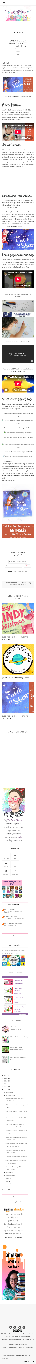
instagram (6, 874)
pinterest (6, 858)
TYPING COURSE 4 (10, 925)
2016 (5, 1089)
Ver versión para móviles (18, 584)
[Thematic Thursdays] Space (15, 678)
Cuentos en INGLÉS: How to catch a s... (15, 717)
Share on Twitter (14, 566)
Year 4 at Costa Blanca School (14, 923)
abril (7, 1181)
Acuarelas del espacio (11, 452)
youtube (6, 866)
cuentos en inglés (18, 571)
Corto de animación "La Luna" (15, 342)
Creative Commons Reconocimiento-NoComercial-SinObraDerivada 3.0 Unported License (18, 1339)
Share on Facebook (18, 561)
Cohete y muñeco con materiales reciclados (18, 437)
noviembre (9, 1095)
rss (15, 858)
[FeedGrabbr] (15, 1014)
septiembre (9, 1175)
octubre (8, 1172)
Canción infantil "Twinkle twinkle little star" (18, 369)
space (26, 571)
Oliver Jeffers (13, 72)
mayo (7, 1178)
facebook (15, 874)
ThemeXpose (19, 1355)
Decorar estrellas (10, 428)
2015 (5, 1189)
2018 (5, 1084)
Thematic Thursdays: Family (19, 1037)
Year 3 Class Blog (9, 909)
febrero (8, 1187)
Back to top (28, 1361)
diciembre (9, 1092)
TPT (15, 866)
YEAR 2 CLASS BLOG (11, 916)
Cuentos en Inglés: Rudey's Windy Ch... (15, 638)
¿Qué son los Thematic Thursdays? (17, 1156)
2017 (5, 1087)
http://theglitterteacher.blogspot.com (18, 1347)
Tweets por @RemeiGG (15, 1202)
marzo (8, 1184)
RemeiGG (19, 1334)
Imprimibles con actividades (15, 294)
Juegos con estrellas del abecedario (15, 413)
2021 (5, 1075)
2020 (5, 1078)
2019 (5, 1081)
